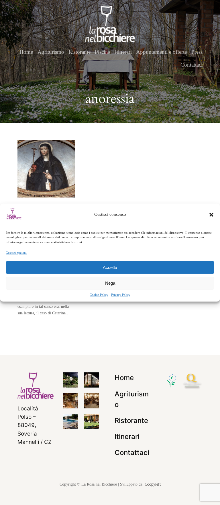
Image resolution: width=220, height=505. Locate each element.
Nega (110, 283)
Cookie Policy (99, 294)
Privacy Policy (120, 294)
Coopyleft (153, 484)
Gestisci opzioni (16, 252)
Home (26, 52)
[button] (211, 214)
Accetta (110, 267)
